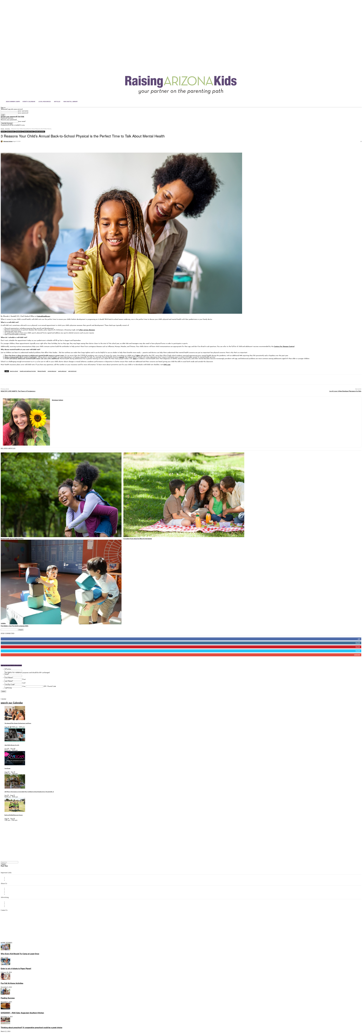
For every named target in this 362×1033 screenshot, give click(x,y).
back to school (14, 371)
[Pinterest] (17, 146)
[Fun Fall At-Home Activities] (5, 979)
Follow (357, 643)
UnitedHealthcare (43, 316)
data (138, 355)
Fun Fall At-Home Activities (12, 983)
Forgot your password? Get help (12, 116)
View (6, 866)
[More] (31, 146)
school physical (52, 371)
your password (23, 113)
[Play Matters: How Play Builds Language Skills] (61, 582)
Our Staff (9, 888)
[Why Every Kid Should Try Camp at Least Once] (5, 950)
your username (23, 111)
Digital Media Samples (13, 905)
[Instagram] (6, 933)
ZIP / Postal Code (50, 686)
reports (121, 357)
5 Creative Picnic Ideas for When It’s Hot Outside (137, 538)
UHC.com (166, 364)
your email (21, 121)
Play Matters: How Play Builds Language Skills (14, 626)
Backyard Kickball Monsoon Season (14, 815)
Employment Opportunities (15, 891)
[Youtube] (22, 933)
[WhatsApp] (24, 146)
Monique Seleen (8, 141)
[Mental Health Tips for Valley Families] (61, 494)
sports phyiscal (62, 371)
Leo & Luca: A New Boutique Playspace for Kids (345, 391)
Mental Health (42, 371)
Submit (3, 691)
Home (2, 129)
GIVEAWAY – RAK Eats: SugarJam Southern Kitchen (22, 1012)
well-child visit (72, 371)
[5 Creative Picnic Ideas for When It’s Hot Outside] (183, 494)
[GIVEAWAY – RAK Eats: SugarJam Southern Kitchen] (5, 1009)
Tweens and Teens (28, 131)
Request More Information (15, 906)
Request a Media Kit (13, 903)
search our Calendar (12, 703)
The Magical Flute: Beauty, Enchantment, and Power (18, 723)
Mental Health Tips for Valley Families (12, 538)
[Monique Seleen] (2, 141)
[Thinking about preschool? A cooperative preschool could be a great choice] (5, 1024)
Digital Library (11, 879)
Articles (7, 129)
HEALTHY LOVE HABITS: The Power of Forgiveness (18, 391)
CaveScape (7, 768)
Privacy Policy (10, 880)
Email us (8, 920)
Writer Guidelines (11, 893)
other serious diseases (87, 330)
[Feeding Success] (5, 994)
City (23, 686)
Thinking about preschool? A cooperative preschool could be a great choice (31, 1027)
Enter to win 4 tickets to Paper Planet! (16, 968)
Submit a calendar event (14, 894)
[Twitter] (11, 146)
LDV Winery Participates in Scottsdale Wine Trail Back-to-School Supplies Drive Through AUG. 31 (29, 791)
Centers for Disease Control (284, 346)
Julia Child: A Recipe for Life (12, 745)
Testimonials (10, 902)
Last (24, 683)
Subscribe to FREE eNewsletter (16, 877)
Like (359, 639)
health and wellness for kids (28, 371)
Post (2, 866)
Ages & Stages (10, 131)
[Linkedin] (10, 933)
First (24, 679)
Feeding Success (8, 998)
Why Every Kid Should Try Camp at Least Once (20, 953)
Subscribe (357, 654)
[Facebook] (4, 146)
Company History (12, 889)
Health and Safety (39, 131)
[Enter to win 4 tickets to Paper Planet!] (5, 964)
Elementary (19, 131)
